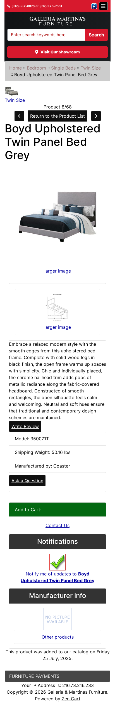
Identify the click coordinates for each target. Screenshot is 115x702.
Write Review (25, 426)
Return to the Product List (57, 116)
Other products (58, 637)
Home (15, 68)
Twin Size (91, 68)
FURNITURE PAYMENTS (34, 676)
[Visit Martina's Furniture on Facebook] (94, 6)
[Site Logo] (57, 21)
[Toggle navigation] (103, 6)
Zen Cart (71, 698)
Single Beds (63, 68)
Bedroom (36, 68)
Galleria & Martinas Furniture (77, 692)
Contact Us (57, 525)
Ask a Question (27, 480)
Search (96, 35)
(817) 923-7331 (50, 6)
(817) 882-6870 (23, 6)
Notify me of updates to (57, 577)
